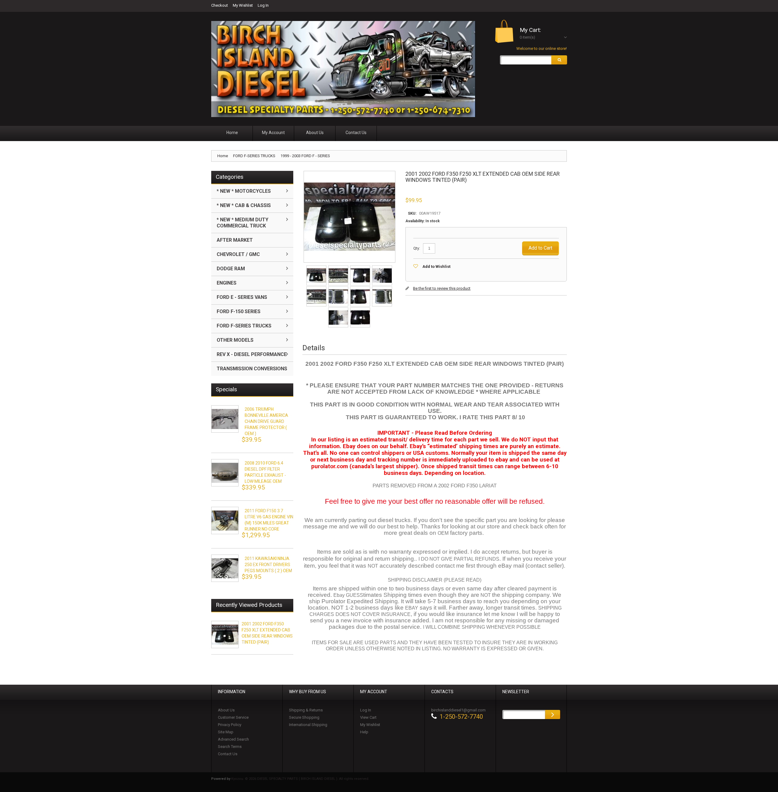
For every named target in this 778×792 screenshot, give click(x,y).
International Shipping (308, 724)
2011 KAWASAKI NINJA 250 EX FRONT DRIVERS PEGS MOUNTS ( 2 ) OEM (268, 564)
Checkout (219, 5)
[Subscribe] (552, 714)
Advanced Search (233, 739)
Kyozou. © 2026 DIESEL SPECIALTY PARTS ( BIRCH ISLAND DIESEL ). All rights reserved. (300, 779)
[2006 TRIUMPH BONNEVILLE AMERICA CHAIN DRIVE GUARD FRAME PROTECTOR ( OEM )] (225, 419)
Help (364, 732)
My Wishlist (243, 5)
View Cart (368, 717)
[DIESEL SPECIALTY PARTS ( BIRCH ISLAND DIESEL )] (343, 69)
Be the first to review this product (441, 288)
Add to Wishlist (436, 266)
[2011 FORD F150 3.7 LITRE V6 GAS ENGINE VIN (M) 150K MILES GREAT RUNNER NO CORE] (225, 520)
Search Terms (230, 746)
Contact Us (227, 754)
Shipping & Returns (306, 710)
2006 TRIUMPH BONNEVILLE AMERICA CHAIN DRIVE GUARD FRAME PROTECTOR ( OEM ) (266, 421)
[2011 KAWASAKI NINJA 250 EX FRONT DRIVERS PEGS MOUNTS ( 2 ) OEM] (225, 568)
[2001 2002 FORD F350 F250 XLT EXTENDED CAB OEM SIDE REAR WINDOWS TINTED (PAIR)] (316, 267)
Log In (263, 5)
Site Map (225, 732)
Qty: (416, 248)
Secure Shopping (304, 717)
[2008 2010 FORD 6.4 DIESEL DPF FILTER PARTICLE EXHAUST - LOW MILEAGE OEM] (225, 472)
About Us (226, 710)
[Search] (559, 59)
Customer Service (233, 717)
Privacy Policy (229, 724)
